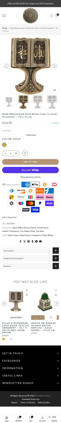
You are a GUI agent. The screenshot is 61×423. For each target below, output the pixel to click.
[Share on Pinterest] (28, 241)
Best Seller (18, 227)
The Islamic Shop (27, 231)
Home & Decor (30, 227)
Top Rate (40, 231)
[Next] (54, 66)
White (50, 235)
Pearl (44, 235)
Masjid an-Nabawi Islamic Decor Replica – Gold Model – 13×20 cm (43, 326)
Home (4, 28)
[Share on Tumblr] (32, 241)
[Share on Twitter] (24, 241)
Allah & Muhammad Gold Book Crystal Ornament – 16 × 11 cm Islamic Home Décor (16, 328)
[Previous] (6, 66)
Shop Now (48, 3)
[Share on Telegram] (36, 241)
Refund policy (44, 402)
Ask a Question (9, 217)
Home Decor (42, 227)
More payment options (30, 177)
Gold (9, 235)
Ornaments (36, 235)
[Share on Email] (40, 241)
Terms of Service (27, 402)
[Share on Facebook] (20, 241)
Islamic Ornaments (10, 231)
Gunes (15, 235)
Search (14, 402)
